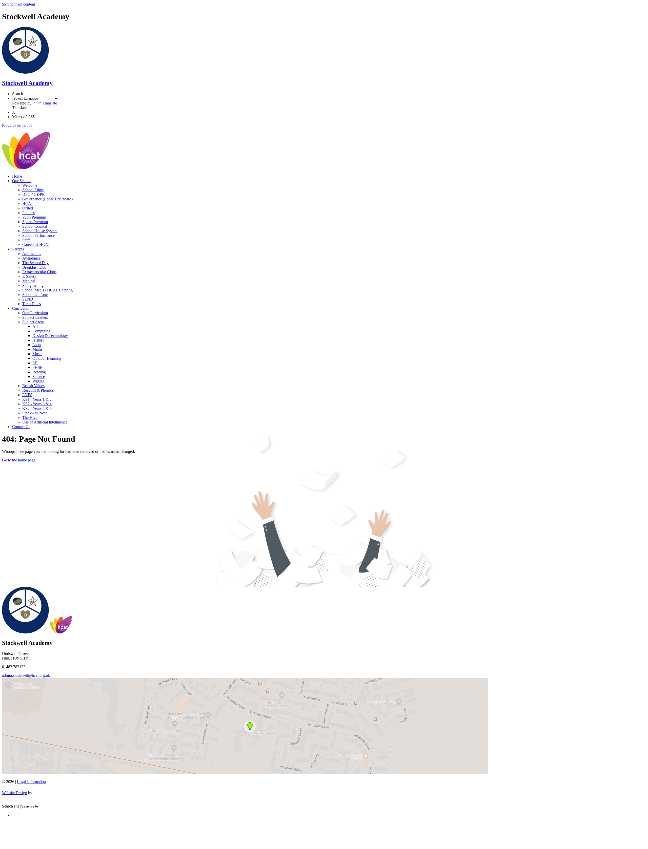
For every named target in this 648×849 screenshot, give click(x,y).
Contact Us (21, 426)
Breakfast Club (34, 267)
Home (17, 176)
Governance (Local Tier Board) (47, 199)
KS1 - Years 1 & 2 (37, 399)
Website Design (14, 793)
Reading (39, 372)
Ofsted (27, 208)
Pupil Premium (34, 217)
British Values (33, 386)
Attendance (31, 258)
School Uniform (35, 294)
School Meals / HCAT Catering (47, 290)
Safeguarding (33, 285)
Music (37, 354)
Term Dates (31, 304)
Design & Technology (50, 335)
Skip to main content (18, 4)
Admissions (31, 253)
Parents (18, 249)
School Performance (38, 235)
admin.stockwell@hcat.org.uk (26, 675)
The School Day (35, 263)
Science (38, 376)
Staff (26, 240)
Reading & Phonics (37, 390)
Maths (37, 349)
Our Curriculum (35, 313)
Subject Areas (33, 322)
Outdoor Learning (46, 358)
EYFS (27, 395)
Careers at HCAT (36, 244)
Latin (36, 345)
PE (34, 363)
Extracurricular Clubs (39, 272)
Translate (50, 103)
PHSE (37, 367)
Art (35, 326)
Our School (21, 181)
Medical (28, 281)
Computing (41, 331)
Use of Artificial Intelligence (44, 422)
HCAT (27, 203)
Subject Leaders (35, 317)
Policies (28, 212)
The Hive (29, 417)
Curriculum (21, 308)
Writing (38, 381)
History (38, 340)
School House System (39, 231)
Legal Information (31, 781)
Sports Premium (35, 222)
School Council (34, 226)
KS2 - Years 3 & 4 (37, 404)
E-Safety (29, 276)
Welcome (29, 185)
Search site (10, 806)
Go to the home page (18, 460)
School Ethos (33, 190)
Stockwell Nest (34, 413)
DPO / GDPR (33, 194)
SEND (27, 299)
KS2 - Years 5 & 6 (37, 408)
